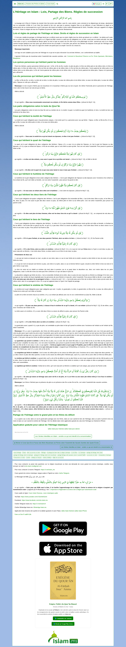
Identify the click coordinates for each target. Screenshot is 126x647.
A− (107, 4)
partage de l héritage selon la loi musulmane (45, 455)
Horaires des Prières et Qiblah (35, 3)
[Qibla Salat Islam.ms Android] (63, 540)
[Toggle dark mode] (103, 3)
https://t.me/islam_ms (48, 469)
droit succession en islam (33, 452)
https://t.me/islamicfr (39, 504)
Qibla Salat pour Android (55, 429)
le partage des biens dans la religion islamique (58, 452)
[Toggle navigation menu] (14, 3)
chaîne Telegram (64, 473)
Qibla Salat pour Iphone (72, 429)
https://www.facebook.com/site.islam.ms (35, 500)
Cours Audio (50, 3)
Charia (24, 452)
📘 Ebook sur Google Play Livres (63, 624)
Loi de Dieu (74, 452)
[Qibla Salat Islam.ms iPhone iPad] (63, 556)
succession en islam (92, 455)
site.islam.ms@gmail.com (33, 466)
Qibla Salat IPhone (81, 511)
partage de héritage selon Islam (94, 452)
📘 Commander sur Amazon (63, 618)
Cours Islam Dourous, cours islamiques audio (43, 493)
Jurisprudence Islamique (105, 455)
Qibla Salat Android (67, 511)
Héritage (43, 452)
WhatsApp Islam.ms (39, 507)
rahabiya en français (36, 457)
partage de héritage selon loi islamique (23, 455)
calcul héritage (17, 452)
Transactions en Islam (19, 457)
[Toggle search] (57, 3)
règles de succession (58, 457)
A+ (111, 4)
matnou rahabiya (47, 457)
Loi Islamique (82, 452)
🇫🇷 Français (96, 4)
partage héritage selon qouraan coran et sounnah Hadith (71, 455)
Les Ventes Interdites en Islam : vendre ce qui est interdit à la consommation (63, 436)
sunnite (28, 457)
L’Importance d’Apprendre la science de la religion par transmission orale (73, 489)
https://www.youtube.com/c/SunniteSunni (34, 497)
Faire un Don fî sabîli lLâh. (23, 514)
